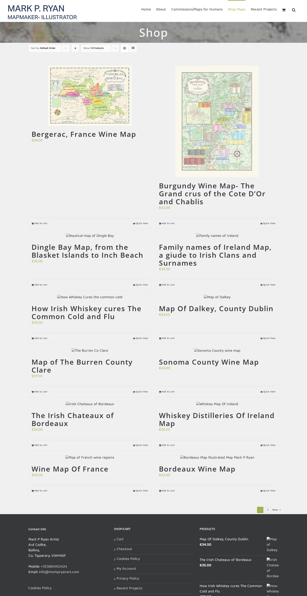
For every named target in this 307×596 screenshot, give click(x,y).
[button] (294, 9)
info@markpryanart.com (59, 572)
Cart (120, 539)
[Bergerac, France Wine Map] (89, 95)
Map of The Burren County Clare (82, 366)
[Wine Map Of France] (89, 458)
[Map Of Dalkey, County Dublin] (217, 297)
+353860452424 (54, 567)
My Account (126, 569)
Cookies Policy (40, 588)
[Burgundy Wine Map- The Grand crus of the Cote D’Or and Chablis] (217, 121)
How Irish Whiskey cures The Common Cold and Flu (87, 312)
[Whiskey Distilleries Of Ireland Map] (217, 404)
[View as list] (133, 48)
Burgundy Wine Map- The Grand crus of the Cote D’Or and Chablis (212, 193)
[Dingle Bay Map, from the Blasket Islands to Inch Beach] (89, 236)
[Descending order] (75, 48)
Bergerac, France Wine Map (84, 134)
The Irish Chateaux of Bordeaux (73, 419)
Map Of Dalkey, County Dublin (216, 308)
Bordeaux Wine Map (197, 469)
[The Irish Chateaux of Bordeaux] (89, 404)
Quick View (142, 224)
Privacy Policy (128, 579)
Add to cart (40, 224)
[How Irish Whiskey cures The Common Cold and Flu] (89, 297)
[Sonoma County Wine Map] (217, 351)
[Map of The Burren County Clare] (89, 351)
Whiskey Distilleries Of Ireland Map (217, 419)
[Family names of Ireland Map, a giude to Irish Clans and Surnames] (217, 236)
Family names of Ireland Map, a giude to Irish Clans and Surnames (215, 255)
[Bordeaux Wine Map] (217, 458)
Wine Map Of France (70, 469)
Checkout (124, 549)
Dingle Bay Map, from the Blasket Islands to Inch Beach (87, 251)
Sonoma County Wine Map (209, 362)
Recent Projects (129, 588)
